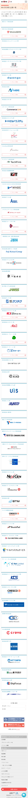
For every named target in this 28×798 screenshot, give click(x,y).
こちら (18, 729)
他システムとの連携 (7, 765)
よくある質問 (5, 771)
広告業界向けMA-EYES (6, 782)
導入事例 (4, 709)
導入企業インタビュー (6, 705)
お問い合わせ (14, 789)
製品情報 (4, 753)
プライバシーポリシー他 (7, 742)
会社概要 (4, 739)
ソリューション (5, 762)
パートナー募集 (5, 745)
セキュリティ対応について (7, 776)
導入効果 (4, 756)
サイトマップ (5, 785)
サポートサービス (6, 774)
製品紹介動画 (5, 779)
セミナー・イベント (6, 768)
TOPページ (4, 751)
